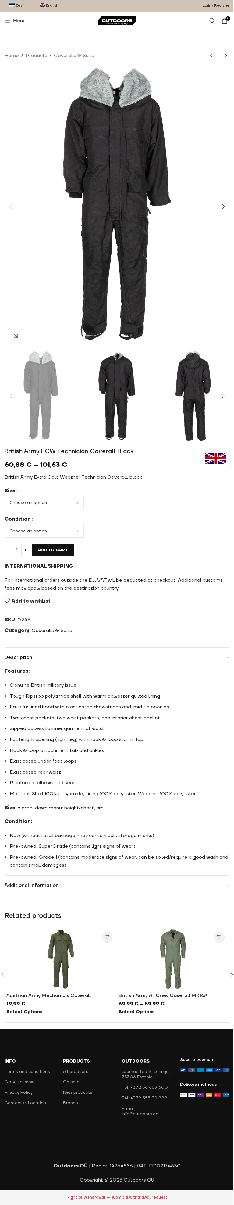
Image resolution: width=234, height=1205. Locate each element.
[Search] (212, 21)
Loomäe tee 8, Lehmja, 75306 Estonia (146, 1074)
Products (36, 55)
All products (75, 1071)
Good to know (19, 1082)
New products (77, 1092)
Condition (18, 519)
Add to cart (53, 550)
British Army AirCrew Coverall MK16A (163, 995)
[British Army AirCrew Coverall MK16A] (173, 959)
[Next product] (225, 55)
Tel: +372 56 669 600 (145, 1087)
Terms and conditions (27, 1071)
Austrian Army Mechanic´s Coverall (48, 995)
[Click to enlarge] (16, 336)
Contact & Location (25, 1103)
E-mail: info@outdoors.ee (140, 1111)
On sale (71, 1082)
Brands (70, 1103)
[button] (11, 206)
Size (10, 491)
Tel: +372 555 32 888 (145, 1098)
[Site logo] (117, 20)
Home (12, 55)
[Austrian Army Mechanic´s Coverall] (60, 959)
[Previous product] (211, 55)
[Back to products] (218, 55)
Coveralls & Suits (74, 55)
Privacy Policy (19, 1092)
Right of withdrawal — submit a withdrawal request (117, 1197)
